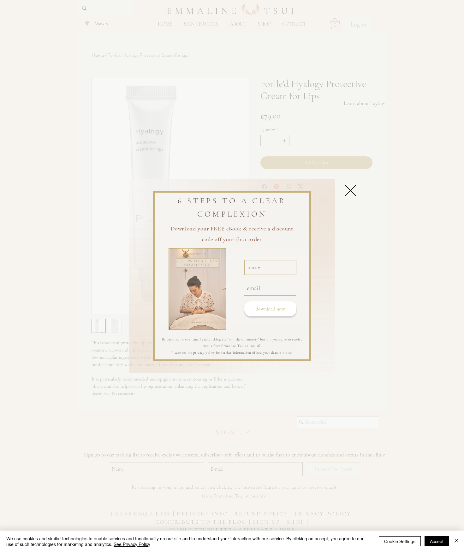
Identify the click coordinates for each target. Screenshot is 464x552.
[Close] (456, 541)
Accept (436, 541)
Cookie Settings (399, 541)
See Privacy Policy (132, 544)
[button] (350, 190)
